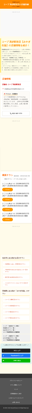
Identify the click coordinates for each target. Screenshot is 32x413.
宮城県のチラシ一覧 (8, 328)
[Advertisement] (16, 24)
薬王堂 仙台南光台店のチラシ (14, 277)
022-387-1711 (16, 113)
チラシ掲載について (16, 385)
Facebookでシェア (17, 355)
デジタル (7, 189)
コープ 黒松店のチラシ (12, 312)
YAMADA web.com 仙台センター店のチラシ (16, 270)
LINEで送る (17, 360)
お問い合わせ (16, 402)
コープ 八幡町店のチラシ (12, 299)
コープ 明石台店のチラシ (12, 318)
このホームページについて (16, 398)
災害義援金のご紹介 (16, 393)
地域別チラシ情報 (14, 326)
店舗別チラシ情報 (14, 336)
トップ (5, 326)
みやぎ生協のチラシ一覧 (10, 338)
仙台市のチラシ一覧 (8, 330)
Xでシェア (17, 350)
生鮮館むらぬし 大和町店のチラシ (15, 264)
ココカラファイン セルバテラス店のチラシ (16, 284)
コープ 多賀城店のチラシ (12, 306)
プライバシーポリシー (16, 380)
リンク (16, 389)
